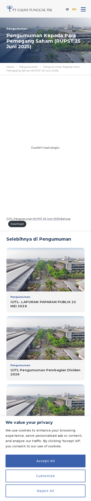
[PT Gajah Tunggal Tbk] (29, 8)
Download (17, 223)
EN (74, 9)
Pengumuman (28, 66)
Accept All (45, 461)
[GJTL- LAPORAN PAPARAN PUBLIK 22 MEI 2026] (45, 280)
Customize (45, 476)
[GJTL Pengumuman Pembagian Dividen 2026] (45, 348)
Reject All (45, 491)
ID (67, 9)
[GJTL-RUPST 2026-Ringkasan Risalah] (45, 414)
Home (10, 66)
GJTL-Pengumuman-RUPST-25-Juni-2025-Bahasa (38, 218)
